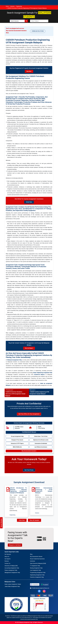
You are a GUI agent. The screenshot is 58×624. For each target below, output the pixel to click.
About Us (7, 556)
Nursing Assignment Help (36, 568)
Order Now (29, 202)
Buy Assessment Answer (36, 556)
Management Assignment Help (12, 572)
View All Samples (34, 520)
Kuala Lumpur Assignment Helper (13, 584)
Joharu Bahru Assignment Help (12, 586)
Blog (31, 554)
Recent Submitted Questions (37, 558)
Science (37, 513)
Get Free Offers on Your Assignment (29, 414)
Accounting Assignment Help (12, 568)
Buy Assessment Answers (29, 451)
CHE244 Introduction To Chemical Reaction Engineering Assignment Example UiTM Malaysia (18, 490)
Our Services (8, 554)
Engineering (19, 6)
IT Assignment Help (35, 565)
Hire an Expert (29, 348)
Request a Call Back (15, 545)
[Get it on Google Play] (39, 540)
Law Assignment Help (35, 570)
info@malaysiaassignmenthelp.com (40, 588)
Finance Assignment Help (11, 570)
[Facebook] (39, 591)
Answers (12, 6)
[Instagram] (44, 591)
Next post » (39, 391)
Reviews (7, 561)
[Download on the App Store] (39, 537)
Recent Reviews (1, 522)
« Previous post (15, 392)
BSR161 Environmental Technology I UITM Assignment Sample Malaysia (43, 490)
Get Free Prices (29, 470)
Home (7, 6)
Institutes (32, 561)
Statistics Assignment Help (37, 577)
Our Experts (7, 558)
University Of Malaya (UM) (11, 565)
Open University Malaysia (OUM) (38, 563)
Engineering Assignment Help (37, 575)
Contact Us (7, 563)
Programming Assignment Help (37, 572)
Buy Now (29, 71)
